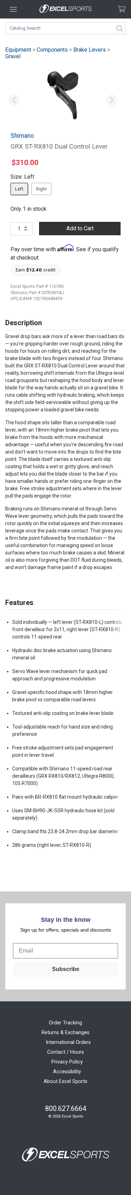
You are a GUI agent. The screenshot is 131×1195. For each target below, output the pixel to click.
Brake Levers (89, 49)
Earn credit (36, 269)
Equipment (18, 49)
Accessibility (67, 1072)
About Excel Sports (65, 1081)
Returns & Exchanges (65, 1033)
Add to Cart (80, 228)
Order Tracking (65, 1023)
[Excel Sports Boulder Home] (65, 9)
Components (52, 49)
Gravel (13, 56)
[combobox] (65, 28)
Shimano (22, 135)
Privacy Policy (67, 1062)
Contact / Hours (65, 1052)
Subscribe (65, 969)
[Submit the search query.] (120, 28)
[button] (14, 100)
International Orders (68, 1042)
